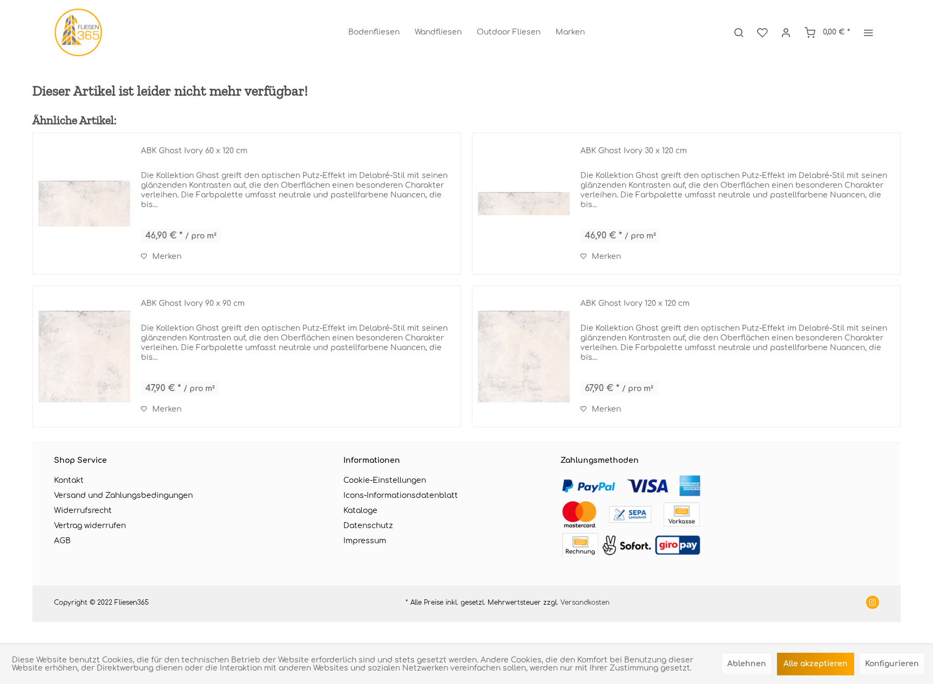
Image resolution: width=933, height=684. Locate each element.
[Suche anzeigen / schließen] (738, 32)
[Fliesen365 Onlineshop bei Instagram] (872, 603)
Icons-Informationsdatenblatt (400, 495)
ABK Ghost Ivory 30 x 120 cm (633, 151)
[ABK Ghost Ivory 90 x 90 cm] (84, 356)
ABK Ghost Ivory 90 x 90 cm (193, 303)
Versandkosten (585, 602)
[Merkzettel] (762, 32)
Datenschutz (368, 526)
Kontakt (69, 480)
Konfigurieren (892, 664)
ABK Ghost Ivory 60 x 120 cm (194, 151)
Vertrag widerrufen (90, 526)
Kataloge (360, 511)
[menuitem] (374, 32)
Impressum (364, 541)
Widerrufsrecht (83, 511)
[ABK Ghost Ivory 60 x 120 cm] (84, 203)
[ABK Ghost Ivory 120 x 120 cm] (524, 356)
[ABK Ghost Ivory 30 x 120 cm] (524, 203)
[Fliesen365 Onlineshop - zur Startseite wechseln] (78, 32)
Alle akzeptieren (815, 664)
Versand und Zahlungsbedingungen (123, 495)
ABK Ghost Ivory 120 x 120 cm (634, 303)
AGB (62, 541)
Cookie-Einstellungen (384, 480)
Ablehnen (746, 664)
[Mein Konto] (786, 32)
